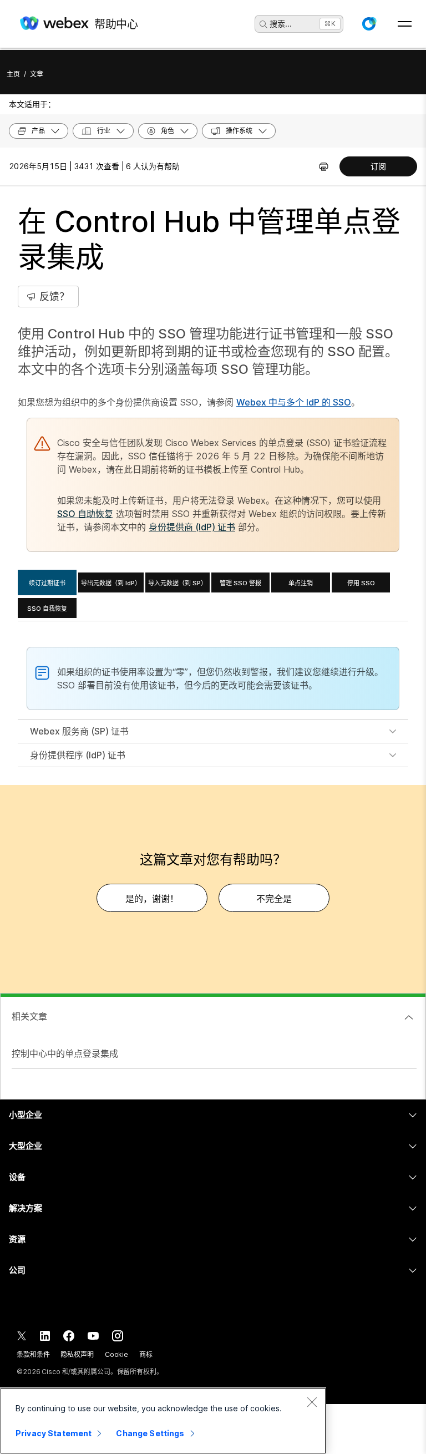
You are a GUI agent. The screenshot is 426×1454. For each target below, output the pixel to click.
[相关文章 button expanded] (408, 1017)
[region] (163, 1420)
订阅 (378, 166)
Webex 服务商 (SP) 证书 (79, 731)
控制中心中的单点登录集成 (65, 1053)
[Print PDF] (323, 166)
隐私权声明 (76, 1354)
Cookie (116, 1354)
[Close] (311, 1401)
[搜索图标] (263, 24)
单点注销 (300, 583)
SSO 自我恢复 (47, 608)
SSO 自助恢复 (85, 513)
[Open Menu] (404, 23)
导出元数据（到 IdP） (111, 583)
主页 (13, 74)
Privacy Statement (54, 1433)
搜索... (281, 23)
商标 (146, 1354)
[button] (368, 23)
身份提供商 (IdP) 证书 (192, 527)
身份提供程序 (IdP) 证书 (77, 755)
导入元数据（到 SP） (177, 583)
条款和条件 (33, 1354)
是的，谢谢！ (152, 898)
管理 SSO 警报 (240, 583)
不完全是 (274, 898)
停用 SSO (361, 583)
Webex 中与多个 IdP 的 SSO (293, 402)
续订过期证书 (47, 583)
